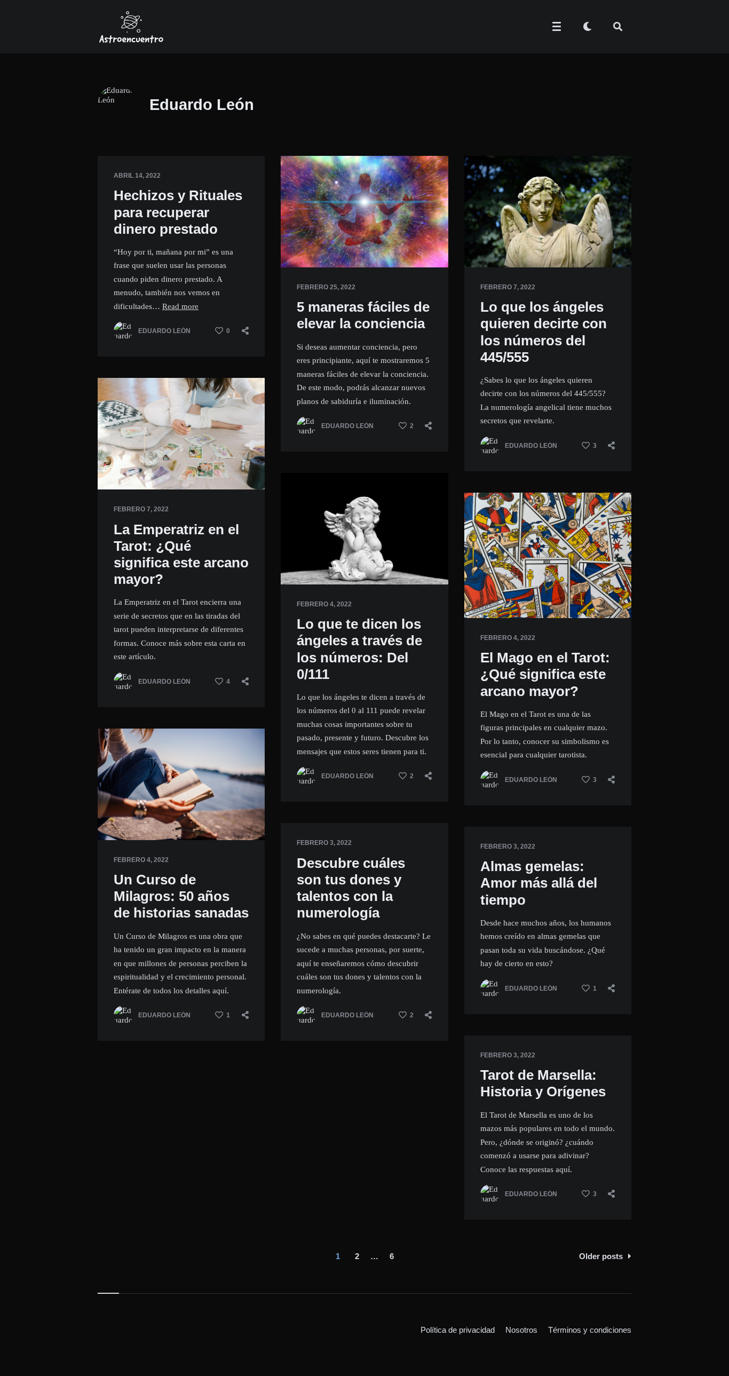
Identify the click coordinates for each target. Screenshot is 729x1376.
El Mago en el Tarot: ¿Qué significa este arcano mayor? (545, 674)
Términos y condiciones (589, 1329)
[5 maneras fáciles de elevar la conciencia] (297, 241)
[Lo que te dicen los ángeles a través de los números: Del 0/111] (297, 558)
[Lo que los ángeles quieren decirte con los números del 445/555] (480, 241)
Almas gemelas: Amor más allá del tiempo (538, 882)
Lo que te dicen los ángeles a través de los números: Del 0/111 (359, 649)
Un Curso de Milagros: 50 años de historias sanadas (181, 896)
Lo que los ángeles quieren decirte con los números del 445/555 (543, 332)
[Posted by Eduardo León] (123, 331)
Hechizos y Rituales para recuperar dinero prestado (178, 211)
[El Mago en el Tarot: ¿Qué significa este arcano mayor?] (480, 591)
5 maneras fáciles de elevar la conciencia (363, 315)
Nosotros (521, 1329)
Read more (180, 306)
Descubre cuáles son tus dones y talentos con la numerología (351, 888)
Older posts (601, 1256)
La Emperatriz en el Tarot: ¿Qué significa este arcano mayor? (181, 554)
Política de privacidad (458, 1329)
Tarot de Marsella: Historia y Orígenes (543, 1083)
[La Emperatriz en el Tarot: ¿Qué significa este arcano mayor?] (114, 463)
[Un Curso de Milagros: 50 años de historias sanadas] (114, 813)
